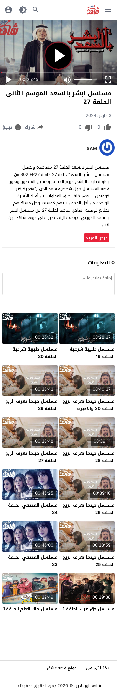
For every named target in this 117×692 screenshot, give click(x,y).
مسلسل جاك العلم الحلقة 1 (30, 609)
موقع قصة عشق (62, 668)
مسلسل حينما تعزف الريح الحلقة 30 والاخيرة (88, 404)
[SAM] (107, 154)
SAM (92, 148)
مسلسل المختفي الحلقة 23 (33, 560)
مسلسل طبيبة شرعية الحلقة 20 (35, 352)
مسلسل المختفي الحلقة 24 (33, 508)
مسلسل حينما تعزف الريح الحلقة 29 (31, 404)
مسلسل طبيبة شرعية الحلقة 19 (92, 352)
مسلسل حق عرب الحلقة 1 (89, 609)
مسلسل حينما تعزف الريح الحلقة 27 (31, 456)
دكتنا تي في (97, 668)
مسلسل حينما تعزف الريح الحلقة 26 (88, 508)
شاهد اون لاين (87, 686)
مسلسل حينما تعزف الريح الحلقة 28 (88, 456)
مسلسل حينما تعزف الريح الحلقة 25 (88, 560)
